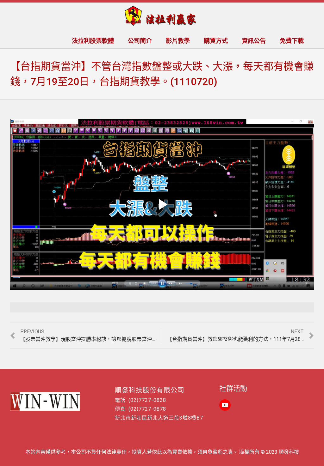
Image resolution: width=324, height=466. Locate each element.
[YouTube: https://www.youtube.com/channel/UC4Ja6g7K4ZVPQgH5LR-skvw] (225, 405)
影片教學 (178, 41)
